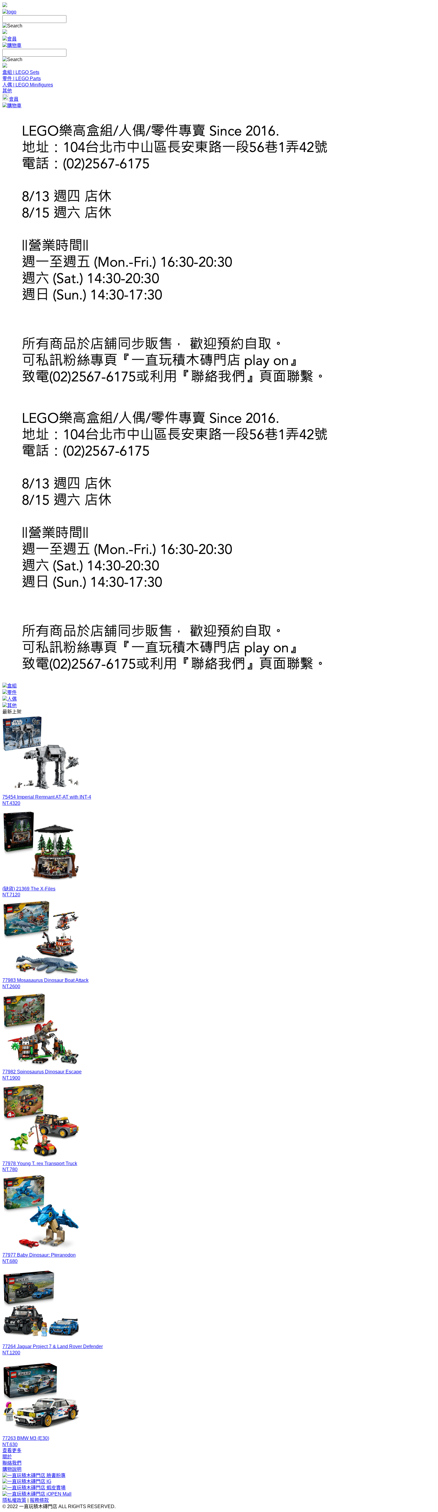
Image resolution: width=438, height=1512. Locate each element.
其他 (7, 90)
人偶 (12, 698)
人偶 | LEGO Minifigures (27, 84)
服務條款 (39, 1500)
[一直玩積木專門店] (9, 11)
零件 (12, 692)
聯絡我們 (11, 1463)
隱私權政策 (14, 1500)
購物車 (14, 45)
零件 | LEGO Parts (21, 78)
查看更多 (11, 1450)
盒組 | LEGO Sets (20, 72)
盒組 (12, 685)
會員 (12, 38)
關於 (7, 1456)
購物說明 (11, 1469)
